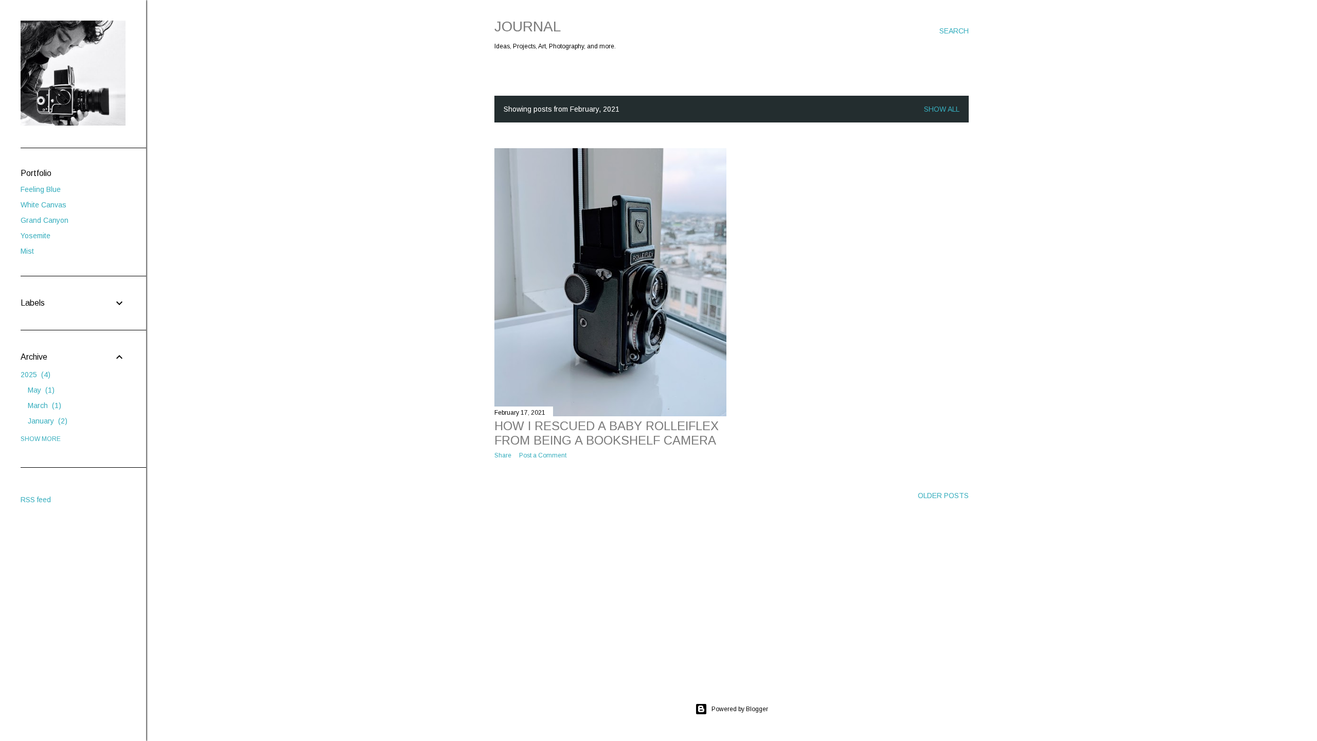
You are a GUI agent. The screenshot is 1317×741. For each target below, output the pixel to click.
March (43, 405)
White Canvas (43, 205)
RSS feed (36, 500)
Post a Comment (542, 455)
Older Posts (943, 495)
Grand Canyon (44, 220)
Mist (27, 251)
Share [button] (502, 455)
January (46, 421)
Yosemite (35, 236)
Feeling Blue (41, 189)
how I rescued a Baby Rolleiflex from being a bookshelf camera (606, 433)
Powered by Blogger (739, 709)
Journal (527, 26)
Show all (941, 109)
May (40, 390)
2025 (34, 374)
